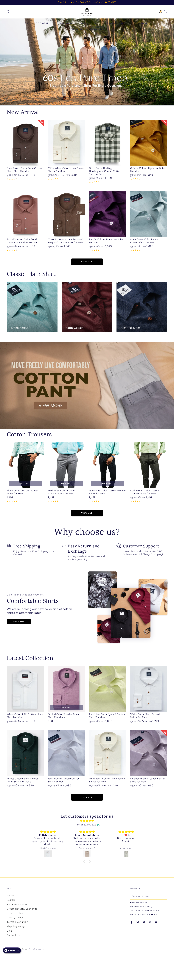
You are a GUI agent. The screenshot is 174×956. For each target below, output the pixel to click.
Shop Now (19, 621)
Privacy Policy (15, 917)
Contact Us (13, 935)
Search (11, 900)
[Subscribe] (165, 896)
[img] (87, 821)
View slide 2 (91, 100)
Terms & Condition (17, 922)
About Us (12, 895)
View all (87, 262)
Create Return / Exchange (22, 909)
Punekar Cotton (21, 949)
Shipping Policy (16, 926)
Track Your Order (17, 904)
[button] (8, 12)
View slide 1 (83, 100)
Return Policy (15, 913)
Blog (9, 931)
